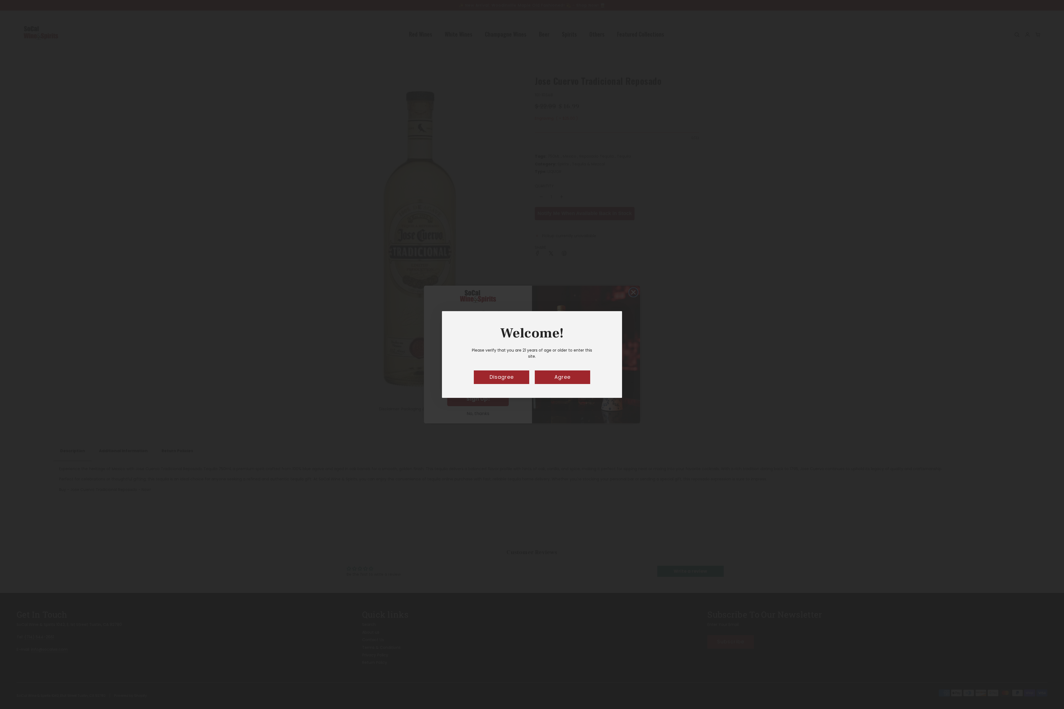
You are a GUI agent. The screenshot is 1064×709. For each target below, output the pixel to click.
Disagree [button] (502, 376)
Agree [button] (562, 376)
